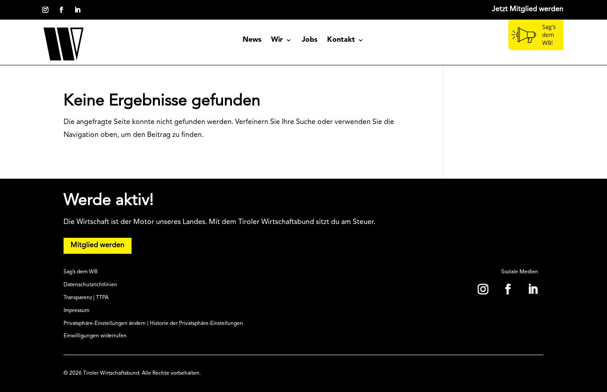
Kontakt (341, 40)
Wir (277, 40)
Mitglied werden (97, 245)
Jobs (309, 40)
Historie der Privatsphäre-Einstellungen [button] (196, 323)
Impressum (76, 310)
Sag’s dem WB (81, 272)
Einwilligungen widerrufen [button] (95, 336)
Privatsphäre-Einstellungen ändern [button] (105, 323)
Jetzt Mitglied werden (527, 9)
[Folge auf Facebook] (61, 10)
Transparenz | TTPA (86, 297)
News (252, 40)
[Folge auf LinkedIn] (77, 10)
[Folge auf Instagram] (45, 10)
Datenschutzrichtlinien (90, 285)
